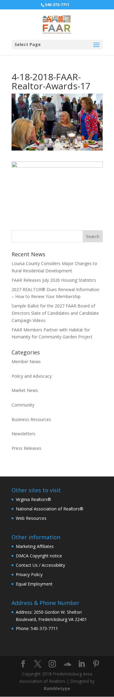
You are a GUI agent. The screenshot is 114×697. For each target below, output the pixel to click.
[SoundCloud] (67, 664)
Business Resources (31, 419)
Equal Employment (34, 584)
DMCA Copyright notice (39, 556)
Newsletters (23, 433)
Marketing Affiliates (35, 546)
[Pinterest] (96, 664)
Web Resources (31, 518)
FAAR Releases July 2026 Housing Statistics (54, 280)
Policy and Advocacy (32, 376)
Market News (25, 390)
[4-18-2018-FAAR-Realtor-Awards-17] (57, 218)
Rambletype (57, 688)
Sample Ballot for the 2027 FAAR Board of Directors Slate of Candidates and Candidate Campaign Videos (55, 313)
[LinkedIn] (81, 664)
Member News (26, 361)
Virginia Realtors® (33, 499)
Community (23, 405)
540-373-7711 (57, 4)
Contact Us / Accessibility (40, 565)
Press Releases (26, 448)
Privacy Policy (29, 574)
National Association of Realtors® (49, 509)
